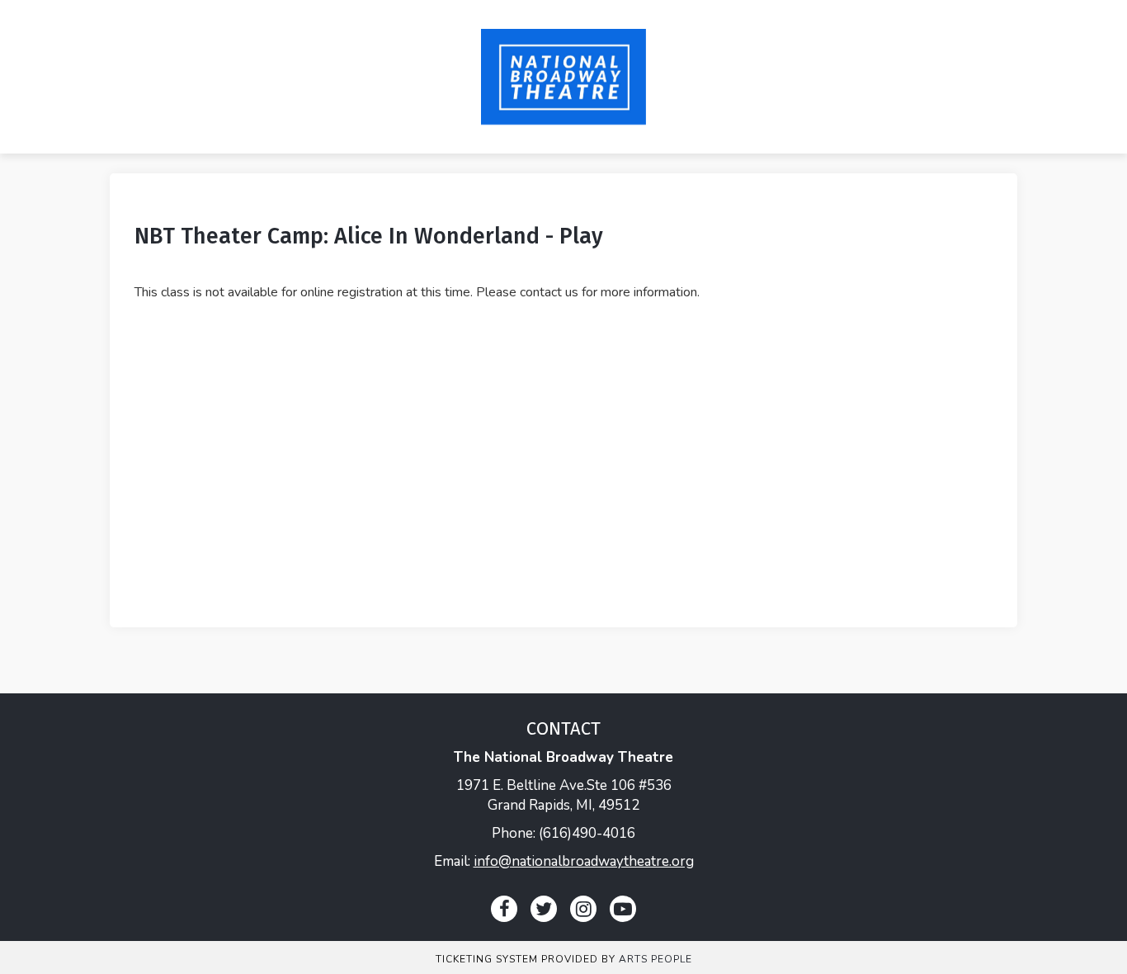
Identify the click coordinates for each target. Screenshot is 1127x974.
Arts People (655, 959)
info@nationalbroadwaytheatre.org (584, 861)
